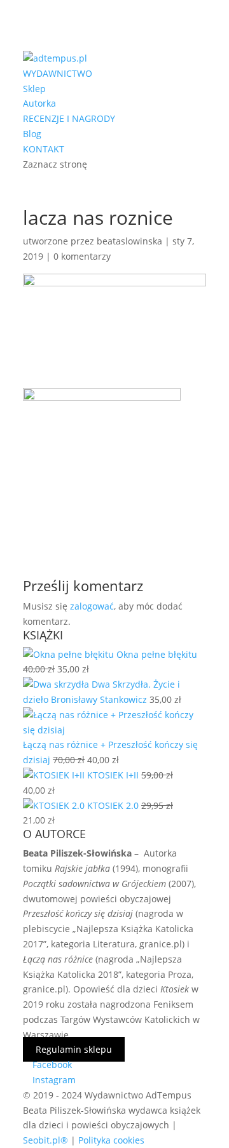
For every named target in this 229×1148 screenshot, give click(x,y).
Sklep (34, 89)
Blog (32, 134)
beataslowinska (129, 241)
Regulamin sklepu (74, 1049)
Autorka (39, 103)
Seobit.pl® (45, 1140)
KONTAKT (43, 149)
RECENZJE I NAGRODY (69, 118)
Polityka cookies (111, 1140)
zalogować (92, 606)
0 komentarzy (82, 256)
